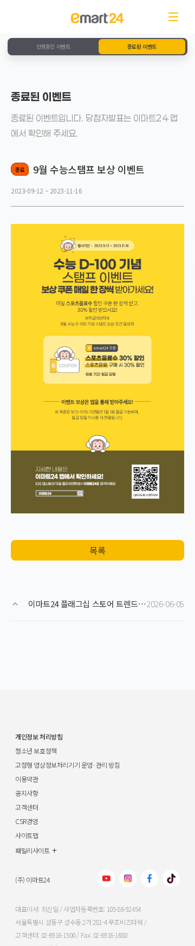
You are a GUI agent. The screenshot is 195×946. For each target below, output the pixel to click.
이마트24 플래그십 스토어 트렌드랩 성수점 (99, 603)
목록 (97, 550)
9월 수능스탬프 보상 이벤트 (89, 169)
